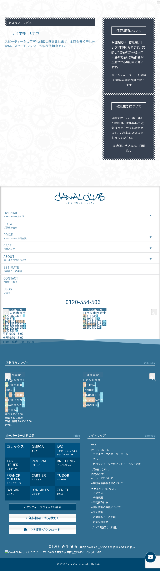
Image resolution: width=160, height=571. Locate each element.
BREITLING (66, 462)
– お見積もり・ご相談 (103, 517)
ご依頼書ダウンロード (44, 529)
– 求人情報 (97, 512)
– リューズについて (102, 478)
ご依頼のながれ (100, 469)
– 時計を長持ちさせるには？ (107, 483)
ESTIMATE (13, 269)
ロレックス (15, 446)
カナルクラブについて (103, 488)
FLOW (10, 225)
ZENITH (63, 491)
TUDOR (63, 477)
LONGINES (40, 491)
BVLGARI (13, 491)
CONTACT (11, 280)
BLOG (8, 290)
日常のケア (97, 474)
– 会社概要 (97, 497)
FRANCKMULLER (14, 479)
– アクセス (97, 492)
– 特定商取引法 (99, 502)
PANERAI (38, 462)
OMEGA (37, 448)
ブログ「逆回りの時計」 (105, 527)
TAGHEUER (12, 464)
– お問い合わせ (99, 521)
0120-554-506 (83, 302)
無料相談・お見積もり (44, 518)
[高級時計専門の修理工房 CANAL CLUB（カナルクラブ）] (80, 202)
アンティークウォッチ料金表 (43, 507)
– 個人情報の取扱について (106, 507)
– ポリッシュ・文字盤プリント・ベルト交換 (116, 463)
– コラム (96, 459)
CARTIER (38, 477)
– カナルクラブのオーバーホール (109, 454)
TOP (93, 445)
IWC (67, 450)
